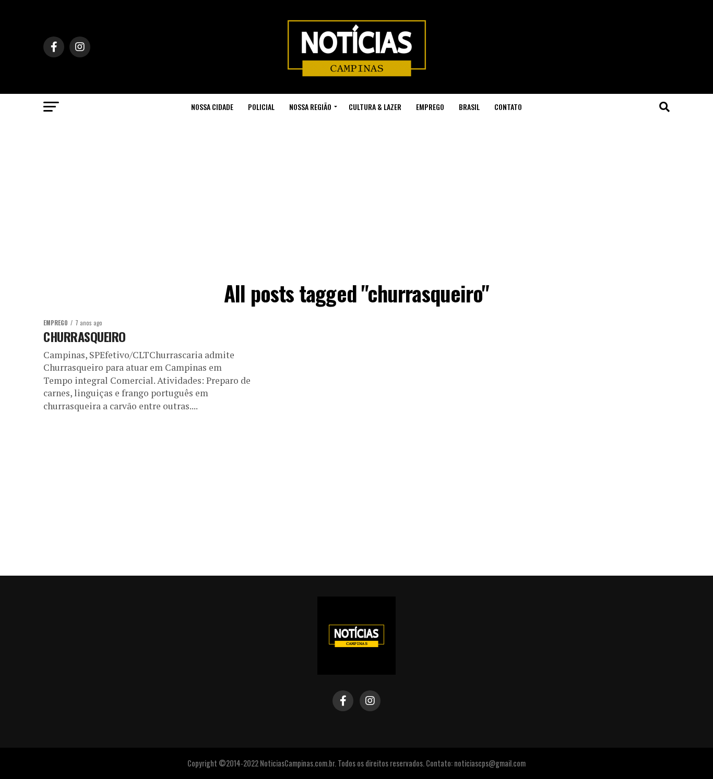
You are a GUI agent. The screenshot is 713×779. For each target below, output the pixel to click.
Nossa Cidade (212, 106)
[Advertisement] (356, 198)
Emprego (430, 106)
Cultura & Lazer (375, 106)
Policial (261, 106)
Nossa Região (310, 106)
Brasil (469, 106)
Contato (508, 106)
